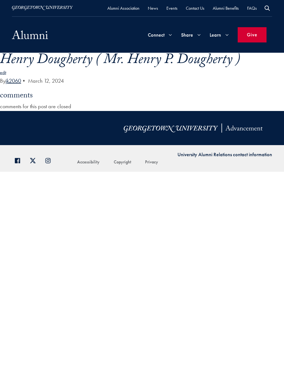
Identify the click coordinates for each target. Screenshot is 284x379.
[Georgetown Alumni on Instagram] (50, 160)
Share (187, 35)
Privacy (151, 162)
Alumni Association (123, 8)
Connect (156, 35)
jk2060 (13, 80)
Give (252, 34)
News (153, 8)
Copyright (122, 162)
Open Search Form (267, 8)
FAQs (252, 8)
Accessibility (88, 162)
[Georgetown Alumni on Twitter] (35, 160)
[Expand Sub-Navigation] (170, 34)
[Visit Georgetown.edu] (42, 8)
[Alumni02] (30, 34)
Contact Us (195, 8)
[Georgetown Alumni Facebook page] (19, 160)
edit (3, 72)
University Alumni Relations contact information (225, 154)
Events (172, 8)
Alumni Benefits (226, 8)
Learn (215, 35)
